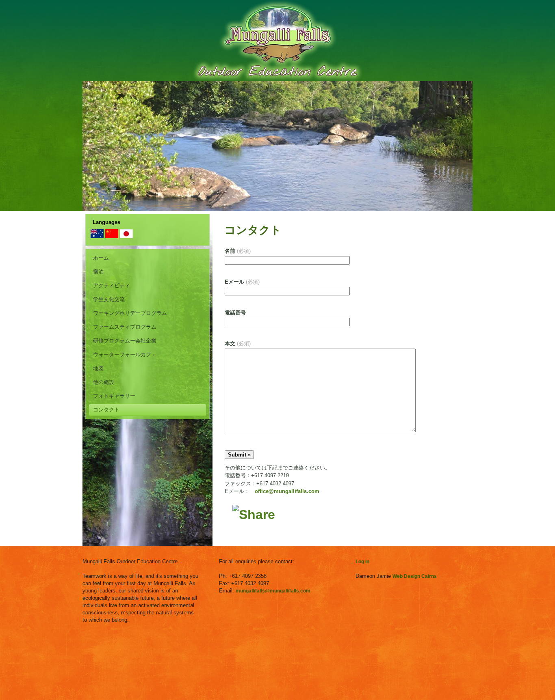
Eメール (242, 282)
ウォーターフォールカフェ (124, 354)
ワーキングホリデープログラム (130, 313)
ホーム (101, 258)
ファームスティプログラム (124, 327)
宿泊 (98, 272)
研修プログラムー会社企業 (124, 341)
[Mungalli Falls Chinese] (111, 236)
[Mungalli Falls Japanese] (126, 236)
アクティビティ (111, 285)
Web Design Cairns (414, 576)
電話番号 (235, 313)
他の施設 (103, 382)
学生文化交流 (109, 299)
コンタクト (106, 410)
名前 (238, 251)
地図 (98, 368)
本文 (238, 343)
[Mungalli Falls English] (97, 236)
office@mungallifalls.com (287, 491)
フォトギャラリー (114, 396)
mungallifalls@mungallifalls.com (273, 591)
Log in (362, 561)
